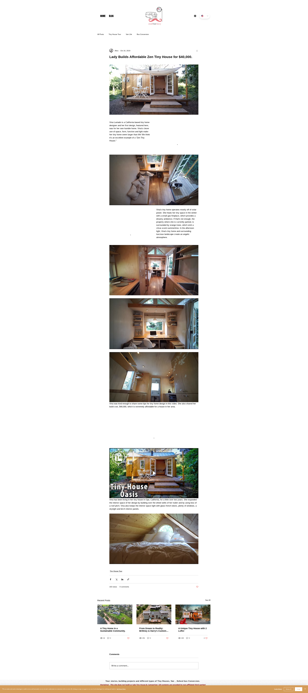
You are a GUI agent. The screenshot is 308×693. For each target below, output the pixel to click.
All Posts (100, 34)
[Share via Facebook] (110, 579)
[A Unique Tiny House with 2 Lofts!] (192, 614)
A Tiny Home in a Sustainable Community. (112, 629)
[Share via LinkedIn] (122, 579)
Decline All (288, 689)
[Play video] (153, 473)
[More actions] (197, 50)
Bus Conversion (143, 34)
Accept (298, 689)
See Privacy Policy (121, 689)
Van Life (129, 34)
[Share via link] (128, 579)
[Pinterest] (195, 16)
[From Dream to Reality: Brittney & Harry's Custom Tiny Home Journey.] (153, 614)
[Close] (305, 689)
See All (207, 600)
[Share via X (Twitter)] (116, 579)
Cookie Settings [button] (278, 689)
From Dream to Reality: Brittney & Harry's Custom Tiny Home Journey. (152, 629)
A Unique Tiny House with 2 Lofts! (192, 629)
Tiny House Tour (115, 34)
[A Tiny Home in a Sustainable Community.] (114, 614)
